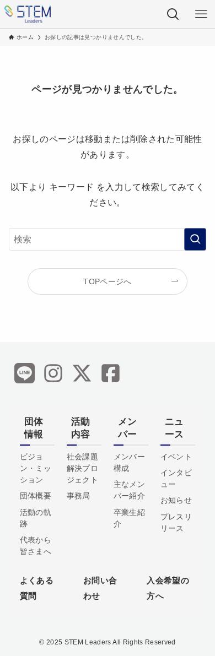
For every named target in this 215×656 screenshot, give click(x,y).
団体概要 (35, 495)
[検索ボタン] (173, 14)
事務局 (78, 495)
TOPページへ (107, 281)
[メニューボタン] (201, 14)
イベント (176, 456)
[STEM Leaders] (27, 14)
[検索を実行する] (195, 239)
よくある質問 (36, 588)
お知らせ (176, 500)
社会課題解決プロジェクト (82, 468)
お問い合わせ (100, 588)
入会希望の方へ (168, 588)
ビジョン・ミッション (35, 468)
